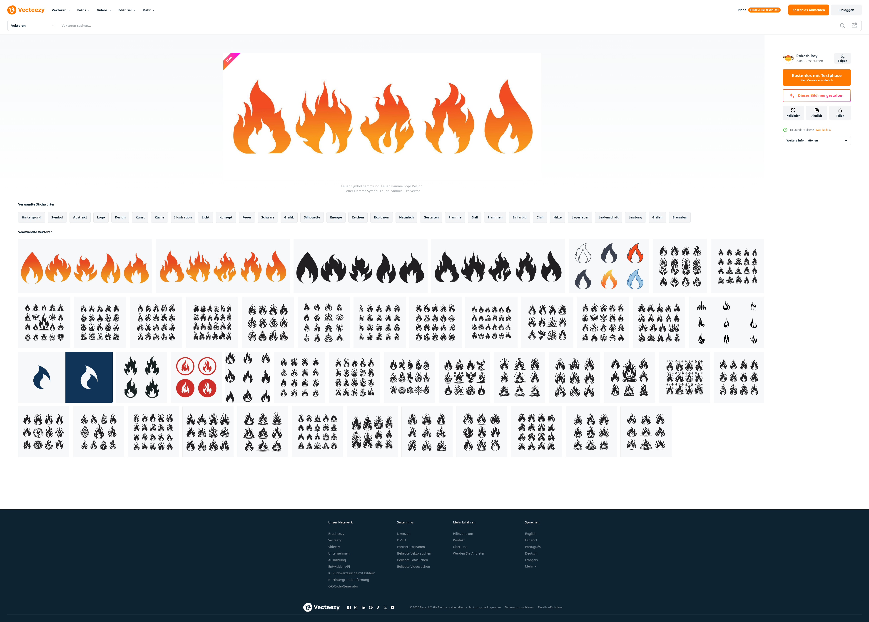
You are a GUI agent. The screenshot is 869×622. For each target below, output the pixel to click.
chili (540, 217)
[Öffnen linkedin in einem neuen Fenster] (363, 607)
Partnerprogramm (411, 547)
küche (159, 217)
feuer (246, 217)
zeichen (358, 217)
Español (531, 540)
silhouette (312, 217)
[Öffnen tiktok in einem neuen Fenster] (378, 607)
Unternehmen (339, 553)
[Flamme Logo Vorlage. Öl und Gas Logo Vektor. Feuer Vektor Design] (65, 377)
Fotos (81, 10)
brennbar (679, 217)
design (120, 217)
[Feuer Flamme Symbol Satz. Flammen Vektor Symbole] (196, 377)
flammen (495, 217)
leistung (635, 217)
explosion (381, 217)
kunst (140, 217)
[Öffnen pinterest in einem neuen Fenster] (371, 607)
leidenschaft (609, 217)
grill (474, 217)
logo (101, 217)
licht (205, 217)
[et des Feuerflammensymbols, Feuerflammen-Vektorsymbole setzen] (726, 322)
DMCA (401, 540)
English (530, 533)
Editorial (125, 10)
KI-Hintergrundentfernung (348, 579)
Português (533, 547)
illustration (183, 217)
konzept (225, 217)
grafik (289, 217)
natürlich (406, 217)
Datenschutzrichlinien (519, 607)
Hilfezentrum (463, 533)
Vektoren (59, 10)
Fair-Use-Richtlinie (550, 607)
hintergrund (31, 217)
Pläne (742, 10)
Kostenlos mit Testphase (817, 77)
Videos (102, 10)
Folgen (842, 61)
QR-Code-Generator (343, 586)
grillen (657, 217)
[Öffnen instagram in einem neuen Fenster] (356, 607)
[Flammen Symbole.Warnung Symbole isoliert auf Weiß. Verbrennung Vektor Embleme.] (141, 377)
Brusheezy (336, 533)
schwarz (267, 217)
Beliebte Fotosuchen (412, 560)
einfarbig (520, 217)
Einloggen (846, 10)
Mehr (146, 10)
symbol (57, 217)
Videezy (334, 547)
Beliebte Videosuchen (413, 566)
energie (336, 217)
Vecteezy (334, 540)
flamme (455, 217)
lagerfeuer (580, 217)
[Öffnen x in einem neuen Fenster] (385, 607)
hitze (557, 217)
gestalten (431, 217)
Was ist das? (823, 130)
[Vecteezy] (26, 10)
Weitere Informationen (802, 140)
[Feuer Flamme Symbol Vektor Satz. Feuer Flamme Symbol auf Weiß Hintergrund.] (247, 377)
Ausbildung (337, 560)
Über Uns (460, 547)
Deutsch (531, 553)
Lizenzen (404, 533)
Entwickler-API (339, 566)
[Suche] (842, 25)
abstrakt (80, 217)
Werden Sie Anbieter (469, 553)
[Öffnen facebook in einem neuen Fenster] (349, 607)
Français (531, 560)
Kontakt (459, 540)
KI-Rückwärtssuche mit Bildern (351, 573)
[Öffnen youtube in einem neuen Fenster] (392, 607)
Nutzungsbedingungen (485, 607)
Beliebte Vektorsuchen (414, 553)
